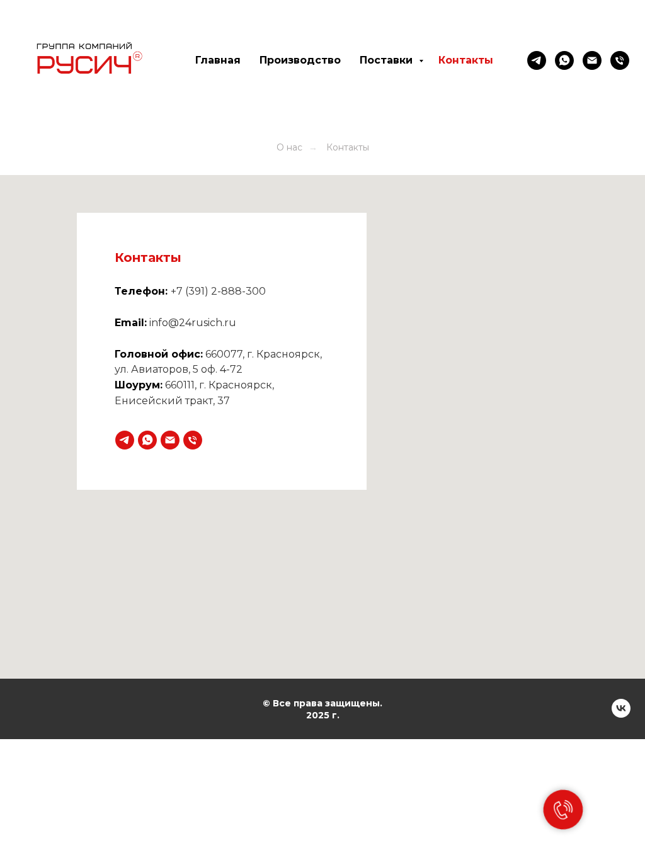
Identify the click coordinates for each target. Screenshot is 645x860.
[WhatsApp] (147, 440)
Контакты (465, 60)
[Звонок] (619, 60)
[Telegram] (536, 60)
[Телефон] (192, 440)
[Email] (592, 60)
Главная (218, 60)
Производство (300, 60)
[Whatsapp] (564, 60)
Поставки (388, 60)
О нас (289, 147)
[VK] (621, 714)
